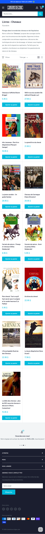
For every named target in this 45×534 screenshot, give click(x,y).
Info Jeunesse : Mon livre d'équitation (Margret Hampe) (10, 144)
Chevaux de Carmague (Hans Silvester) (32, 196)
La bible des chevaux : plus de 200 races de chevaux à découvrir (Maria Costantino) (11, 404)
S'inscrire (8, 492)
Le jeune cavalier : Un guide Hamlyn (9, 196)
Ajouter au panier (11, 105)
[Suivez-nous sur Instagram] (11, 509)
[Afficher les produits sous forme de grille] (38, 57)
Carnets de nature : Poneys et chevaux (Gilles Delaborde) (11, 246)
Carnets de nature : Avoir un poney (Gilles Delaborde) (33, 246)
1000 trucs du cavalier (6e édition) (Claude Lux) (33, 94)
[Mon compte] (37, 7)
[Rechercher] (40, 13)
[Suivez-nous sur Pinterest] (15, 509)
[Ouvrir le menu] (3, 7)
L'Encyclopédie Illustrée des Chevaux (10, 352)
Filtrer (7, 57)
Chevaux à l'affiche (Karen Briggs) (11, 94)
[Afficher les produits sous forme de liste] (42, 57)
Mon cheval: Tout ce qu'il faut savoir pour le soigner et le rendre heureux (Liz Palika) (11, 300)
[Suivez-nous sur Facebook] (3, 509)
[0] (41, 7)
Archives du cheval (31, 296)
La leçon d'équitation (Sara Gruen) (34, 352)
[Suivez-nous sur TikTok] (19, 509)
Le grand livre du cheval (33, 142)
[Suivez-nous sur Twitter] (7, 509)
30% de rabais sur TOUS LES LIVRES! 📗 (22, 2)
